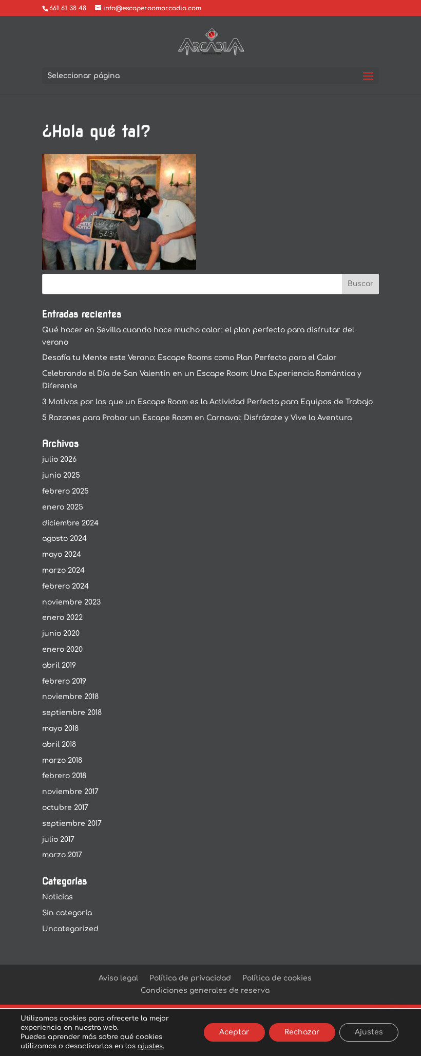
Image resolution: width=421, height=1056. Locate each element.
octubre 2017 (65, 808)
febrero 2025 (65, 491)
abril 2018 (59, 744)
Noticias (57, 897)
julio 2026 (59, 459)
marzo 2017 (62, 855)
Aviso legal (118, 978)
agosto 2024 (64, 538)
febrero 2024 (65, 586)
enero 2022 (62, 617)
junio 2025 (61, 475)
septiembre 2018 (72, 712)
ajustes (150, 1046)
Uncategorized (70, 929)
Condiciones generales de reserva (205, 990)
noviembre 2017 (70, 792)
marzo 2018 (62, 760)
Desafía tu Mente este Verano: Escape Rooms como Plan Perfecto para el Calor (189, 358)
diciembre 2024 (70, 523)
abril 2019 (59, 665)
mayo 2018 (60, 728)
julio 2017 (58, 839)
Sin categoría (67, 913)
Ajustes (369, 1032)
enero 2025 (62, 507)
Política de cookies (277, 978)
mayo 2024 (61, 554)
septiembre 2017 (72, 823)
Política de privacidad (190, 978)
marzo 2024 (63, 570)
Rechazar (302, 1032)
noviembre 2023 (71, 602)
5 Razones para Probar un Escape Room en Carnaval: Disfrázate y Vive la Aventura (197, 418)
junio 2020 (61, 633)
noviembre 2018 (70, 697)
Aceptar (234, 1032)
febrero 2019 (64, 681)
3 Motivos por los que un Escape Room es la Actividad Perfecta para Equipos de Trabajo (207, 402)
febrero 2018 (64, 776)
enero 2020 (62, 649)
